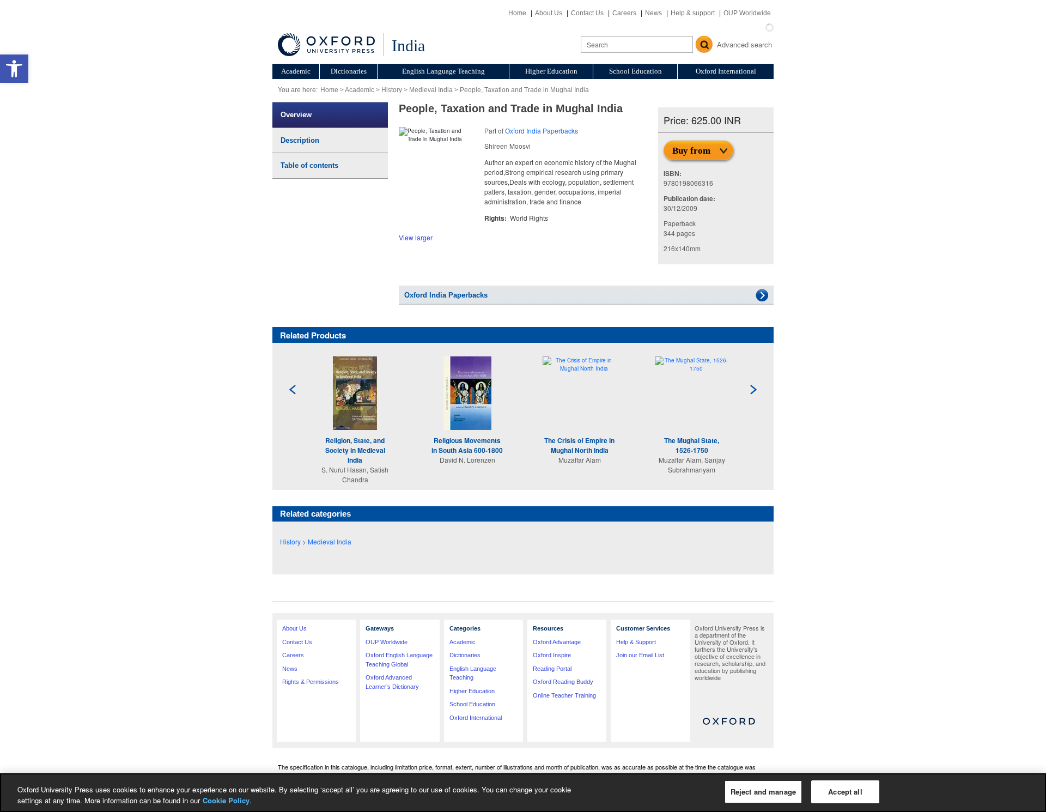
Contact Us (587, 13)
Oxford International (726, 71)
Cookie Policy (226, 800)
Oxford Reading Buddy (563, 681)
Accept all (845, 791)
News (653, 13)
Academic (296, 71)
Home (517, 13)
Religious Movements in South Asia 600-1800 (467, 445)
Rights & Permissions (310, 681)
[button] (14, 68)
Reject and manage (763, 791)
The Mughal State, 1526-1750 (691, 445)
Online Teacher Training (564, 695)
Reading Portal (552, 668)
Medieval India (431, 90)
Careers (624, 13)
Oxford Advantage (557, 642)
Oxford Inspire (552, 655)
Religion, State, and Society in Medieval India (355, 450)
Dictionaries (349, 71)
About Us (548, 13)
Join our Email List (640, 655)
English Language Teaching (443, 71)
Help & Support (636, 642)
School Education (635, 71)
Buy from (691, 151)
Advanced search (744, 44)
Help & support (693, 13)
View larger (416, 237)
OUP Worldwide (747, 13)
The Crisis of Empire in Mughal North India (579, 445)
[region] (523, 792)
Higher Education (551, 71)
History (391, 90)
